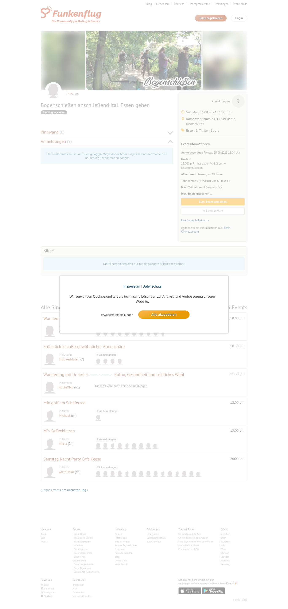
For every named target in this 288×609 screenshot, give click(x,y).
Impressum (132, 286)
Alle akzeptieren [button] (164, 314)
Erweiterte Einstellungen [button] (117, 314)
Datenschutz (152, 286)
